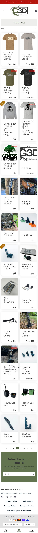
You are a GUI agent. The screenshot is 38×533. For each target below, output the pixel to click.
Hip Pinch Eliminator (9, 234)
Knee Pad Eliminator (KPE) (27, 266)
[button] (36, 11)
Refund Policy (11, 501)
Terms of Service (27, 506)
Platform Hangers (26, 435)
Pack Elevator (8, 435)
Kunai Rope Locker (28, 301)
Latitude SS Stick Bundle (28, 333)
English (27, 524)
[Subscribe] (33, 474)
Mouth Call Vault (28, 404)
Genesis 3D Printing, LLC (15, 517)
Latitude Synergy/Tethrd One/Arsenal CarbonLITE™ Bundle (12, 369)
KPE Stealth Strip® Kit (8, 300)
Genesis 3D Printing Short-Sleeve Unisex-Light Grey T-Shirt (28, 128)
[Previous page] (6, 448)
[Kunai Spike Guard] (9, 320)
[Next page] (31, 448)
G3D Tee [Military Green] (8, 90)
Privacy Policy (10, 506)
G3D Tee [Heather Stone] (27, 56)
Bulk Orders (28, 501)
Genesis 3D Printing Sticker (9, 165)
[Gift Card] (28, 152)
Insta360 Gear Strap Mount (9, 266)
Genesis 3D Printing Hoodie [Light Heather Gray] (9, 129)
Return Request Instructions (19, 511)
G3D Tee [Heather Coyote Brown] (8, 55)
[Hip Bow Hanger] (28, 186)
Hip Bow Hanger (26, 202)
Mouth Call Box (9, 404)
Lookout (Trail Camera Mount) (26, 370)
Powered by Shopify (28, 517)
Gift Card (27, 168)
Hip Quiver (28, 235)
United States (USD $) (11, 524)
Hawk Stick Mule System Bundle (9, 200)
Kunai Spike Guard (6, 333)
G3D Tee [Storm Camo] (26, 90)
